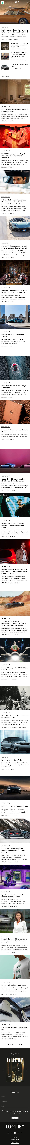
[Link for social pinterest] (18, 1133)
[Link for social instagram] (15, 1133)
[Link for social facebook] (11, 1133)
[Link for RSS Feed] (22, 1133)
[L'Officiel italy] (15, 2)
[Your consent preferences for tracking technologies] (2, 2)
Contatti (15, 1137)
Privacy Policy (19, 1114)
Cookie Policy (15, 1142)
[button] (27, 1070)
